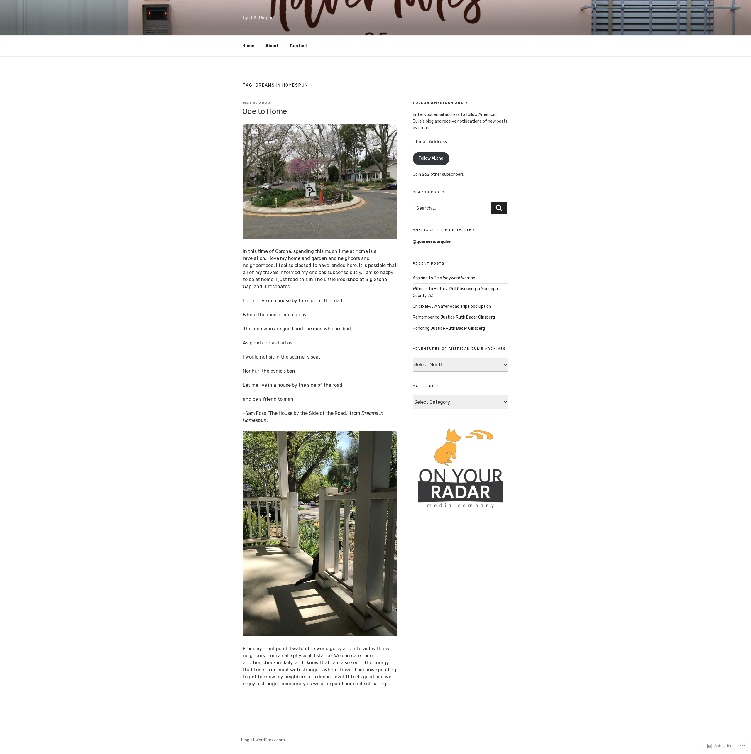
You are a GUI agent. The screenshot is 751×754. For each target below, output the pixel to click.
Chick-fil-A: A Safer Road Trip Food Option (452, 306)
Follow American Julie (440, 103)
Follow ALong (431, 158)
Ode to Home (264, 111)
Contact (299, 45)
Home (248, 45)
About (272, 45)
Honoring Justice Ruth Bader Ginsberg (449, 328)
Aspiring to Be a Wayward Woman (444, 277)
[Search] (499, 208)
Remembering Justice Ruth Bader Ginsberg (454, 317)
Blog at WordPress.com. (263, 740)
